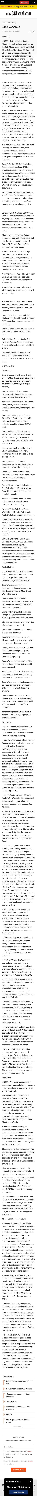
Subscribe (24, 2)
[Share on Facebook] (30, 31)
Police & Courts (8, 22)
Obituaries (9, 1457)
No (12, 1464)
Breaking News (26, 1454)
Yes (7, 1464)
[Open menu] (2, 2)
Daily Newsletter (11, 1454)
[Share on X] (33, 31)
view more (18, 1427)
